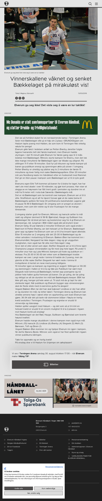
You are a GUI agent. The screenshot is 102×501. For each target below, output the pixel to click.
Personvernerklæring (54, 466)
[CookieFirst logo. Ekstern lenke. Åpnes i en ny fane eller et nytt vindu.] (5, 469)
